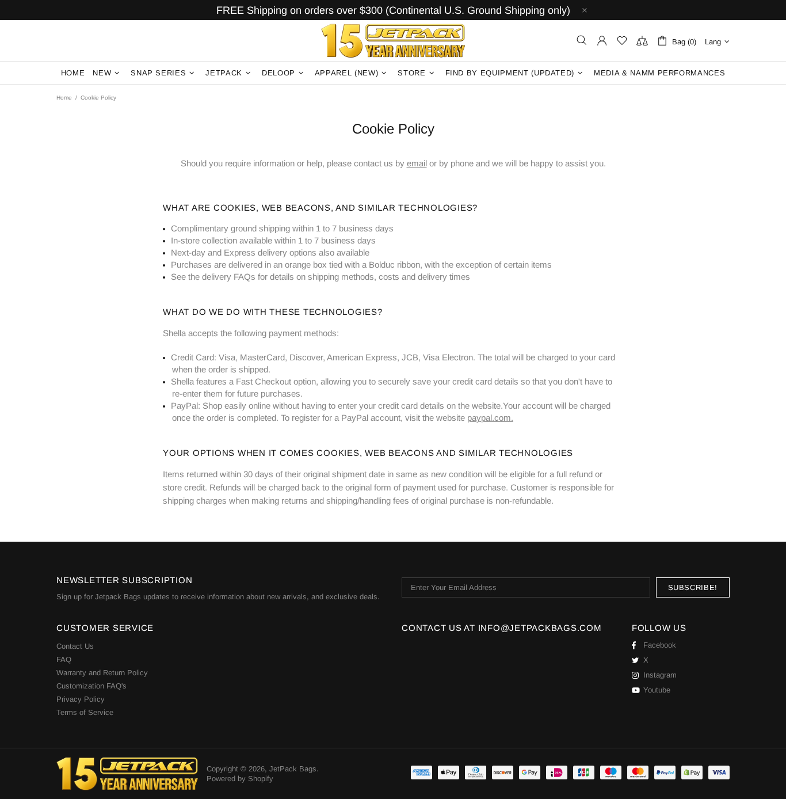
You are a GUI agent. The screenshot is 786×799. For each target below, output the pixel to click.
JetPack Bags (393, 41)
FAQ (63, 659)
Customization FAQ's (91, 686)
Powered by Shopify (240, 778)
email (417, 163)
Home (64, 97)
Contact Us (75, 646)
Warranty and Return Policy (102, 672)
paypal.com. (490, 418)
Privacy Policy (80, 699)
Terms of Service (84, 712)
